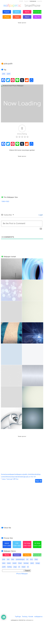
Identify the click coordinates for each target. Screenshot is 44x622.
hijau (36, 559)
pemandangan (20, 559)
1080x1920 (5, 201)
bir (27, 559)
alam (3, 563)
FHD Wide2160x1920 (27, 544)
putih (8, 74)
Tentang (24, 616)
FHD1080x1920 (17, 544)
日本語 (21, 1)
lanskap (26, 563)
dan (8, 559)
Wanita (27, 12)
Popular (6, 12)
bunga (38, 563)
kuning (9, 567)
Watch (27, 17)
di (28, 567)
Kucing (27, 555)
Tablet (17, 17)
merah (14, 563)
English (26, 1)
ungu (15, 567)
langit (23, 567)
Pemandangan (37, 12)
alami (32, 563)
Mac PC (37, 17)
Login (40, 215)
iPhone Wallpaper (22, 573)
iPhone (6, 17)
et (19, 567)
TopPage (18, 616)
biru (31, 559)
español (39, 1)
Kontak (31, 616)
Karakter (17, 555)
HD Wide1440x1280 (37, 544)
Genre (17, 12)
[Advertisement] (22, 40)
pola (3, 74)
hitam (20, 563)
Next (38, 481)
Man (12, 559)
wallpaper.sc (38, 616)
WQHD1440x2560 (7, 544)
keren (9, 563)
